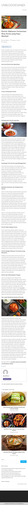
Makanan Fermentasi (10, 384)
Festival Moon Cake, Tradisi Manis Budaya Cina (10, 473)
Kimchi (5, 384)
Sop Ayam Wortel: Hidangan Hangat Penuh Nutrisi (14, 452)
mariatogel (22, 287)
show (10, 46)
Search (2, 459)
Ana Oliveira (6, 40)
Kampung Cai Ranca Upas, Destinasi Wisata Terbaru (11, 471)
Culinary (5, 42)
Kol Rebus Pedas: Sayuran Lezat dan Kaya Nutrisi (14, 429)
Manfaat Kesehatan (19, 384)
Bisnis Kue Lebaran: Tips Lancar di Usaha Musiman (11, 474)
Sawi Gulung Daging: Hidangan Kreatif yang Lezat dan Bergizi (14, 408)
